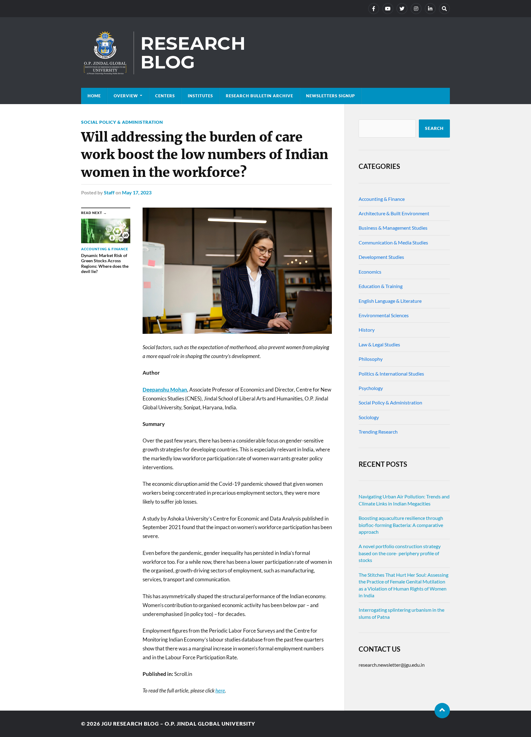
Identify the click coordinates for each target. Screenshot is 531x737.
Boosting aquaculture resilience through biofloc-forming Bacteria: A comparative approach (401, 525)
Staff (109, 192)
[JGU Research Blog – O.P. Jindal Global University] (265, 52)
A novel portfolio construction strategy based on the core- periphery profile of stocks (400, 553)
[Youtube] (387, 8)
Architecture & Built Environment (394, 213)
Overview (126, 95)
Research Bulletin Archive (259, 95)
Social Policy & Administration (122, 122)
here (220, 690)
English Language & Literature (390, 301)
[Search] (444, 8)
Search (434, 128)
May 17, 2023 (136, 192)
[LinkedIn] (430, 8)
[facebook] (373, 8)
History (367, 330)
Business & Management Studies (393, 228)
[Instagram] (416, 8)
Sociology (369, 417)
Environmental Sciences (384, 315)
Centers (165, 95)
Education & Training (381, 286)
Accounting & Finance (382, 199)
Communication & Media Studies (393, 242)
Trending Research (378, 432)
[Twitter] (401, 8)
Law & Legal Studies (379, 344)
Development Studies (381, 257)
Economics (370, 272)
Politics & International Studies (391, 373)
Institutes (200, 95)
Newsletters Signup (330, 95)
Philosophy (371, 359)
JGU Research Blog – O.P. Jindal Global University (178, 723)
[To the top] (442, 710)
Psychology (371, 388)
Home (94, 95)
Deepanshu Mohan (165, 389)
